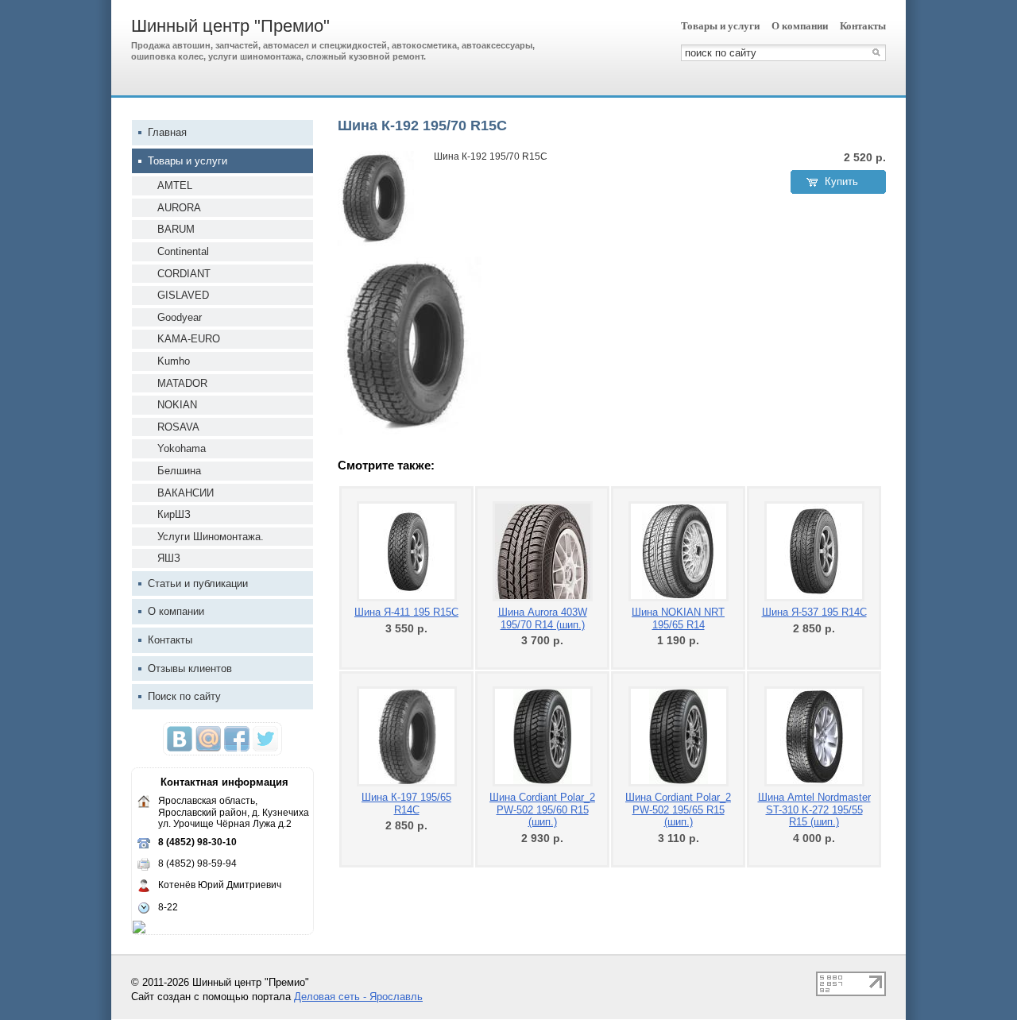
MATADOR (182, 383)
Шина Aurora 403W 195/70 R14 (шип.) (542, 618)
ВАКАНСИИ (185, 493)
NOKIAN (177, 405)
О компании (799, 26)
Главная (167, 132)
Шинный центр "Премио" (230, 26)
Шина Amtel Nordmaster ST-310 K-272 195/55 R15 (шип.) (814, 809)
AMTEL (174, 185)
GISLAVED (183, 295)
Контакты (863, 26)
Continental (183, 251)
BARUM (176, 229)
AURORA (179, 208)
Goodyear (179, 317)
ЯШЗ (168, 558)
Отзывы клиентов (190, 668)
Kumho (173, 361)
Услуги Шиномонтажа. (210, 537)
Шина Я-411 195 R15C (406, 612)
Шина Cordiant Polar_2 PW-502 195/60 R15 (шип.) (542, 809)
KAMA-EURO (188, 339)
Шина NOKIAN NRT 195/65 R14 (678, 618)
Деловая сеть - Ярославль (358, 997)
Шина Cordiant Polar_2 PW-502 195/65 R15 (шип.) (678, 809)
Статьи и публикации (198, 583)
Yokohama (181, 448)
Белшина (179, 471)
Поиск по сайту (184, 696)
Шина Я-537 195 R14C (814, 612)
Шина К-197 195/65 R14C (406, 803)
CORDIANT (184, 274)
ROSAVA (178, 427)
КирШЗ (174, 514)
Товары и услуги (720, 26)
